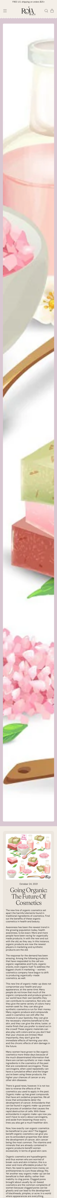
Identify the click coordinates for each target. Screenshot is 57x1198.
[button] (46, 11)
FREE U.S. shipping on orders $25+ (28, 1)
